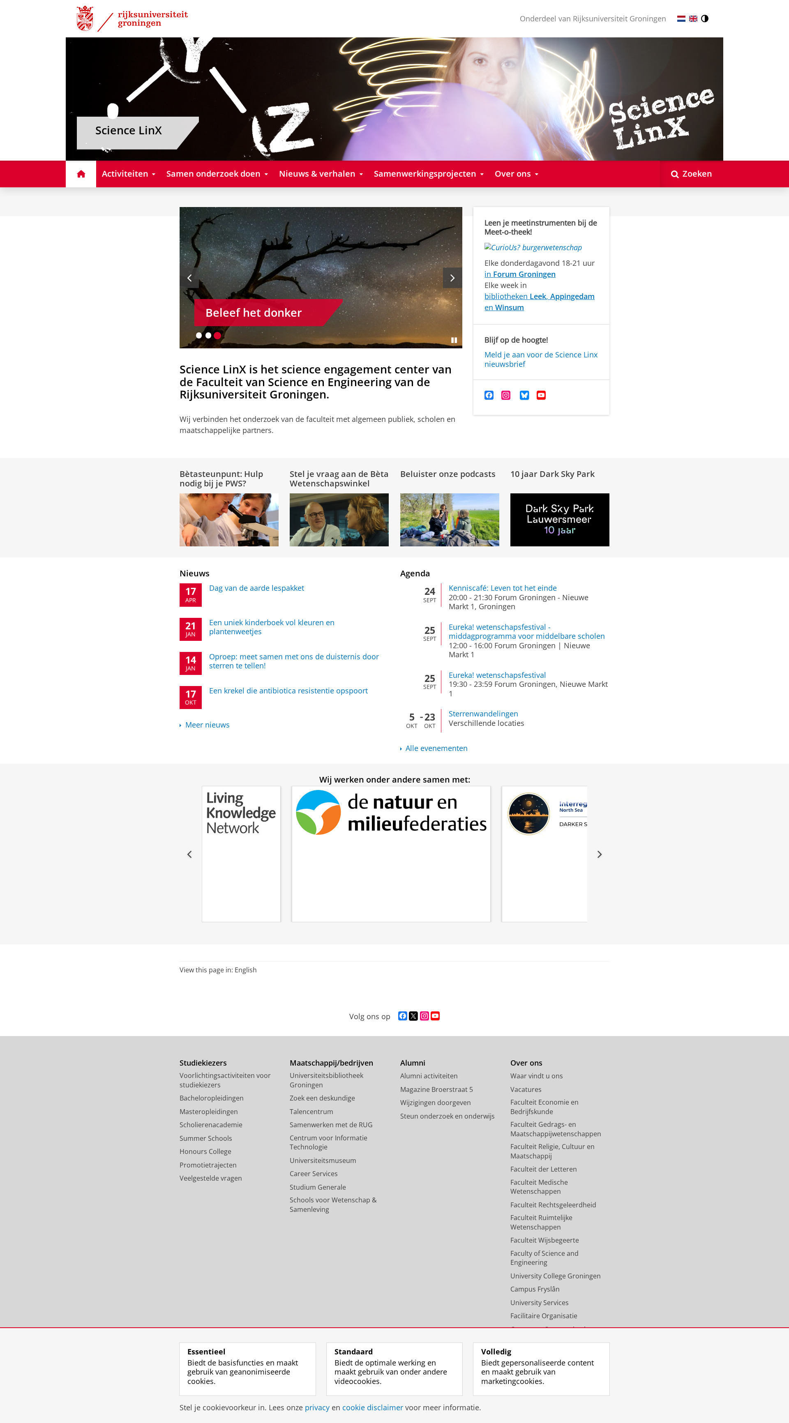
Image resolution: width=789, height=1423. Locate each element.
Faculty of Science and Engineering (544, 1258)
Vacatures (526, 1089)
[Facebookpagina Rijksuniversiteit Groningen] (402, 1016)
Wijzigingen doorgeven (435, 1102)
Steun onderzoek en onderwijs (447, 1116)
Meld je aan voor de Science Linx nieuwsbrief (541, 359)
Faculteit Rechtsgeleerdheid (553, 1204)
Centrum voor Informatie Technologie (328, 1142)
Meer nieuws (207, 725)
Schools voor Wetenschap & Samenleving (333, 1204)
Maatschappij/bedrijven (331, 1063)
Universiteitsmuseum (323, 1160)
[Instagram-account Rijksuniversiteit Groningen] (424, 1016)
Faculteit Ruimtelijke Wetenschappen (541, 1222)
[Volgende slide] (452, 277)
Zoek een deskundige (322, 1098)
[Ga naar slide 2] (208, 335)
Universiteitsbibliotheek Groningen (326, 1080)
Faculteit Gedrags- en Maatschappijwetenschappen (555, 1129)
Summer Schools (206, 1138)
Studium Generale (318, 1187)
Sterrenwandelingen (483, 713)
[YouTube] (541, 395)
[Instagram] (506, 395)
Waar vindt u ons (536, 1075)
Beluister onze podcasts (448, 474)
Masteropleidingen (209, 1111)
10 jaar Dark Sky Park (552, 474)
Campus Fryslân (535, 1289)
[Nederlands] (681, 19)
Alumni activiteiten (429, 1075)
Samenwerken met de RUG (331, 1124)
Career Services (314, 1173)
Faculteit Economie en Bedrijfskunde (544, 1107)
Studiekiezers (203, 1063)
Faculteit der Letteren (543, 1169)
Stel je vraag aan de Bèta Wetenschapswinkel (339, 478)
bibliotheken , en (539, 301)
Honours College (205, 1151)
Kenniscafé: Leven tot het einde (503, 588)
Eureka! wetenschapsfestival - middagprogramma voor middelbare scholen (527, 631)
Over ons (526, 1063)
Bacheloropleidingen (212, 1098)
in (520, 274)
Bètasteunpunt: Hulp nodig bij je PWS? (221, 478)
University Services (539, 1302)
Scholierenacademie (211, 1124)
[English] (693, 19)
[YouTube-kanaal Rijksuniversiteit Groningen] (435, 1016)
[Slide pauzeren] (454, 340)
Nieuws (195, 573)
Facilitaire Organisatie (543, 1315)
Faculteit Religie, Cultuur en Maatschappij (552, 1151)
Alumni (412, 1063)
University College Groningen (555, 1275)
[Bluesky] (524, 395)
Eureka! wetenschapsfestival (497, 675)
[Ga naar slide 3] (217, 335)
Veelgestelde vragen (211, 1178)
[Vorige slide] (189, 277)
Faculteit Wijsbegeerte (544, 1240)
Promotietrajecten (208, 1165)
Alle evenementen (437, 748)
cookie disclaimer (372, 1407)
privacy (317, 1407)
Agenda (415, 573)
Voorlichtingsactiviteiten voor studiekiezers (225, 1080)
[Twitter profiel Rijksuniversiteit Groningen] (413, 1016)
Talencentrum (311, 1111)
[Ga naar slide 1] (199, 335)
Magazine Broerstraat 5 (436, 1089)
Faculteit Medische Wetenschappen (539, 1187)
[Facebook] (489, 395)
